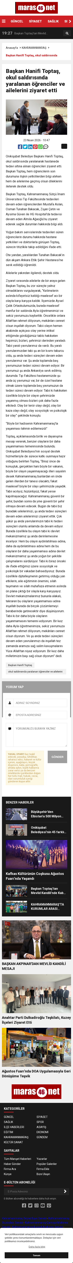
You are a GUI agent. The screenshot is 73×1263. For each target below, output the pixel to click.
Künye (7, 1174)
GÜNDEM (42, 1137)
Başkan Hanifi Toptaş (20, 665)
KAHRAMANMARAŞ (34, 47)
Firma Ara (10, 1169)
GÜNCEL (17, 21)
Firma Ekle (43, 1169)
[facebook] (20, 147)
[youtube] (43, 1205)
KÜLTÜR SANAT (13, 1142)
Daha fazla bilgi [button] (37, 1246)
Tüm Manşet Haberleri (17, 1158)
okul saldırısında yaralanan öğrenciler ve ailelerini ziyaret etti (35, 672)
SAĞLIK (53, 21)
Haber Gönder (12, 1163)
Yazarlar (42, 1158)
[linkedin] (30, 147)
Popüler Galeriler (47, 1163)
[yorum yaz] (45, 147)
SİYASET (35, 21)
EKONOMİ (42, 1132)
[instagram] (36, 1205)
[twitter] (25, 147)
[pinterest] (35, 147)
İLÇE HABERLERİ (14, 1127)
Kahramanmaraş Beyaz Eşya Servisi (24, 1218)
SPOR (40, 1122)
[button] (70, 21)
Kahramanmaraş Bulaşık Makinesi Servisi (37, 1226)
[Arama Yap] (67, 33)
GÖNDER (57, 756)
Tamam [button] (36, 1255)
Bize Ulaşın (43, 1174)
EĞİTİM (8, 1132)
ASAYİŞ (41, 1127)
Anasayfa (12, 47)
